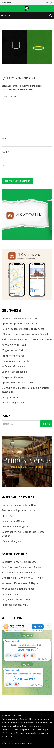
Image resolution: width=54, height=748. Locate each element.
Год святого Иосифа (13, 355)
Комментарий (10, 96)
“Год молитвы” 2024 (13, 350)
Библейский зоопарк (13, 366)
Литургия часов (10, 594)
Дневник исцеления (13, 402)
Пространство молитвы (15, 604)
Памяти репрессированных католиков (23, 328)
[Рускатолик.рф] (27, 8)
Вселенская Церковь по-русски (19, 510)
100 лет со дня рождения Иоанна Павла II (25, 334)
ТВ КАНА (7, 515)
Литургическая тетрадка (16, 599)
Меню (8, 15)
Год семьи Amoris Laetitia (16, 361)
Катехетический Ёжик (14, 345)
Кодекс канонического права (18, 588)
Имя (4, 138)
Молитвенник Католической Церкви (22, 578)
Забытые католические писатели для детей (27, 339)
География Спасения (13, 377)
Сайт (4, 165)
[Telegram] (50, 2)
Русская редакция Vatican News (19, 505)
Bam (30, 743)
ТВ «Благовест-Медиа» (15, 526)
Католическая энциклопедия (18, 572)
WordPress (20, 743)
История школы (10, 397)
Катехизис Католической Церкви (20, 583)
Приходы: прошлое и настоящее (20, 323)
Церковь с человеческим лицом (19, 318)
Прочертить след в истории (17, 382)
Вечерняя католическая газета (19, 561)
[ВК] (47, 2)
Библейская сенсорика (15, 371)
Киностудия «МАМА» (13, 521)
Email (5, 152)
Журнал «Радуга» (11, 541)
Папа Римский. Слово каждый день (21, 567)
